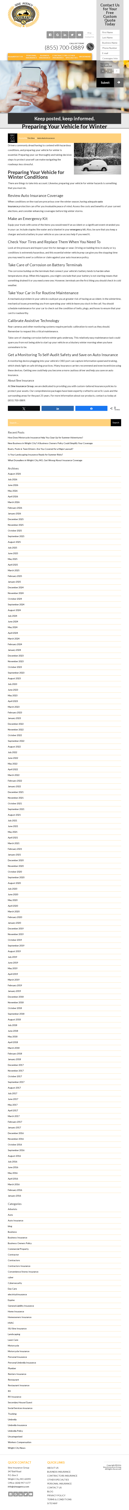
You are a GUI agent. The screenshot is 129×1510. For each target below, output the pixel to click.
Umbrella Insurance (17, 1425)
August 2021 (14, 814)
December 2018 (16, 996)
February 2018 (15, 1053)
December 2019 (16, 928)
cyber (10, 1277)
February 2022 (15, 780)
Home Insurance (16, 1311)
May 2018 (12, 1036)
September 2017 (16, 1082)
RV (9, 1391)
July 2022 (12, 752)
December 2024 (16, 587)
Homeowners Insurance (19, 1317)
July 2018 (12, 1025)
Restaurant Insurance (18, 1385)
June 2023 (13, 689)
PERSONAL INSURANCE (59, 1483)
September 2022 (16, 741)
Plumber (12, 1368)
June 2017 (13, 1099)
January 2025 (14, 581)
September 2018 (16, 1013)
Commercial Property (18, 1249)
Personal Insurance (17, 1357)
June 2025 (13, 553)
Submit (105, 82)
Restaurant (13, 1379)
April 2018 (13, 1042)
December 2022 (16, 723)
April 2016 (13, 1178)
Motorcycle (13, 1345)
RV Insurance (14, 1396)
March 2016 (14, 1184)
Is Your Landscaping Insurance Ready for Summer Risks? (35, 454)
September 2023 (16, 672)
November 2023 (16, 661)
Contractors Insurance (19, 1266)
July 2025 (12, 547)
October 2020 (15, 871)
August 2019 (14, 951)
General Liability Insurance (21, 1305)
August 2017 (14, 1087)
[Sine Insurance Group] (24, 15)
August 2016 (14, 1156)
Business (12, 1231)
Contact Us (89, 37)
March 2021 (14, 843)
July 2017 (12, 1093)
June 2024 (13, 621)
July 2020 (12, 888)
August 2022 (14, 746)
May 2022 (12, 763)
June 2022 (13, 758)
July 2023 (12, 684)
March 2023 (14, 706)
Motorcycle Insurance (18, 1351)
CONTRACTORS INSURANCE (62, 1475)
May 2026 (12, 490)
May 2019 (12, 968)
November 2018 (16, 1002)
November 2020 (16, 866)
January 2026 (14, 513)
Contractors (14, 1260)
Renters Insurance (17, 1374)
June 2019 (13, 962)
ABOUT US (53, 1467)
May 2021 (12, 831)
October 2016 (15, 1144)
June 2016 (13, 1167)
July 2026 (12, 479)
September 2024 (16, 604)
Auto (39, 138)
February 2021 (15, 849)
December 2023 (16, 655)
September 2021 (16, 809)
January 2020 (14, 922)
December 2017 (16, 1065)
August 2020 (14, 883)
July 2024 (12, 615)
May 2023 (12, 695)
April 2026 (13, 496)
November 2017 (16, 1070)
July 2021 (12, 820)
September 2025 (16, 536)
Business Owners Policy (20, 1243)
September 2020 (16, 877)
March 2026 (14, 502)
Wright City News (16, 1448)
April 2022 (13, 769)
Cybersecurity (15, 1283)
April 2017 (13, 1110)
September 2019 (16, 945)
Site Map (52, 1503)
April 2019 (13, 974)
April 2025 (13, 564)
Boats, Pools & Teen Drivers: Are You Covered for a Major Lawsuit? (40, 449)
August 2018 (14, 1019)
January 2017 (14, 1127)
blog (10, 1226)
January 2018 (14, 1059)
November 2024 (16, 593)
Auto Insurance (48, 138)
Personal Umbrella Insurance (22, 1362)
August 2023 (14, 678)
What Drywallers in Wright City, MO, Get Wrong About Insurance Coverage (45, 460)
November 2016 (16, 1138)
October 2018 (15, 1008)
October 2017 (15, 1076)
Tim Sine (31, 138)
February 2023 (15, 712)
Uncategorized (15, 1436)
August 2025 (14, 542)
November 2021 (16, 797)
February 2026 (15, 507)
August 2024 (14, 610)
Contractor (13, 1254)
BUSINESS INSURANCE (59, 1471)
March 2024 (14, 638)
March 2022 (14, 775)
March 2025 (14, 570)
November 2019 (16, 934)
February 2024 (15, 644)
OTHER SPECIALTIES (58, 1479)
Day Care (12, 1288)
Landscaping (14, 1334)
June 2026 (13, 485)
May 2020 (12, 900)
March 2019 (14, 979)
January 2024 (14, 650)
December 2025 (16, 519)
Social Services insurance (20, 1408)
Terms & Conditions (59, 1499)
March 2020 (14, 911)
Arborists (12, 1209)
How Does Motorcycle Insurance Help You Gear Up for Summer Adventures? (45, 437)
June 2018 (13, 1030)
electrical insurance (17, 1294)
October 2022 (15, 735)
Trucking (12, 1413)
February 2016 (15, 1190)
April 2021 (13, 837)
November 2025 (16, 524)
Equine (11, 1300)
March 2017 (14, 1116)
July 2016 (12, 1161)
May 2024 (12, 627)
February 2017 (15, 1121)
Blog (89, 33)
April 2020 (13, 905)
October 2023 (15, 667)
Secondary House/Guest (20, 1402)
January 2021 (14, 854)
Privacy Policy (56, 1495)
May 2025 (12, 559)
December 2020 (16, 860)
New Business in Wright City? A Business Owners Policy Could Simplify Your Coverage (50, 443)
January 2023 (14, 718)
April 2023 (13, 701)
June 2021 (13, 826)
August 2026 (14, 473)
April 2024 (13, 633)
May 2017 (12, 1104)
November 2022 (16, 729)
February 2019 (15, 985)
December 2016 (16, 1133)
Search (115, 422)
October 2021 (15, 803)
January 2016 (14, 1195)
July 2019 (12, 957)
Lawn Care (13, 1340)
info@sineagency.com (18, 1486)
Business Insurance (17, 1237)
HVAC (11, 1322)
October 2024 (15, 598)
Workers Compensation (19, 1442)
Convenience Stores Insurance (23, 1271)
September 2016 (16, 1150)
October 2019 (15, 939)
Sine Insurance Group (22, 386)
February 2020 (15, 917)
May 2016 (12, 1173)
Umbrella (12, 1419)
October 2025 (15, 530)
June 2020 (13, 894)
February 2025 (15, 576)
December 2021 (16, 792)
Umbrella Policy (15, 1430)
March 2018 (14, 1048)
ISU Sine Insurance (17, 1328)
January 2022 (14, 786)
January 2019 (14, 991)
